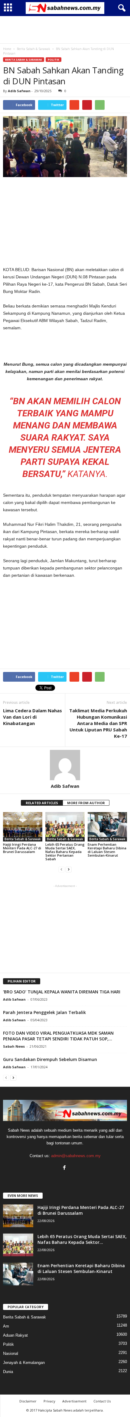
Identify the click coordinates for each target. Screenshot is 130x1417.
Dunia (8, 1371)
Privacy (49, 1401)
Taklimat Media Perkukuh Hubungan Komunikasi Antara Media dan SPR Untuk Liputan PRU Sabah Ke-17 (98, 723)
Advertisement (74, 1401)
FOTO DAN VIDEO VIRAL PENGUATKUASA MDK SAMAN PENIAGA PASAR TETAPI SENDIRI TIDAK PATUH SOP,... (58, 1036)
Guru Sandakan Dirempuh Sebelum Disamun (50, 1059)
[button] (120, 8)
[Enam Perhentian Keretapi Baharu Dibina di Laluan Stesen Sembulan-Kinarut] (107, 826)
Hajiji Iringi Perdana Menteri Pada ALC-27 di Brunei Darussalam (22, 848)
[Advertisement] (65, 29)
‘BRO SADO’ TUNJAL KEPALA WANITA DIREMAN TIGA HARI (61, 992)
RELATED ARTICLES (42, 803)
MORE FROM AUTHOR (86, 803)
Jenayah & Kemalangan (24, 1362)
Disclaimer (28, 1401)
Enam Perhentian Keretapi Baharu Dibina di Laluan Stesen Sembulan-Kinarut (107, 850)
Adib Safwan (19, 91)
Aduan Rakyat (15, 1335)
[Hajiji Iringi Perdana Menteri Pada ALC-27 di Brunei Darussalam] (22, 826)
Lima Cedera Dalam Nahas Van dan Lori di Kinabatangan (32, 716)
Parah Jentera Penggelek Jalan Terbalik (44, 1012)
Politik (53, 60)
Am (6, 1326)
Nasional (10, 1353)
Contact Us (102, 1401)
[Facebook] (65, 1168)
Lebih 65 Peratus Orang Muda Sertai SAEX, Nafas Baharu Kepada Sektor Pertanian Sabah (65, 851)
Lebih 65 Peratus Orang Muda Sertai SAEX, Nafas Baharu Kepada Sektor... (82, 1239)
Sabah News (14, 1046)
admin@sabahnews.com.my (76, 1155)
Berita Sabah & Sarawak (23, 60)
